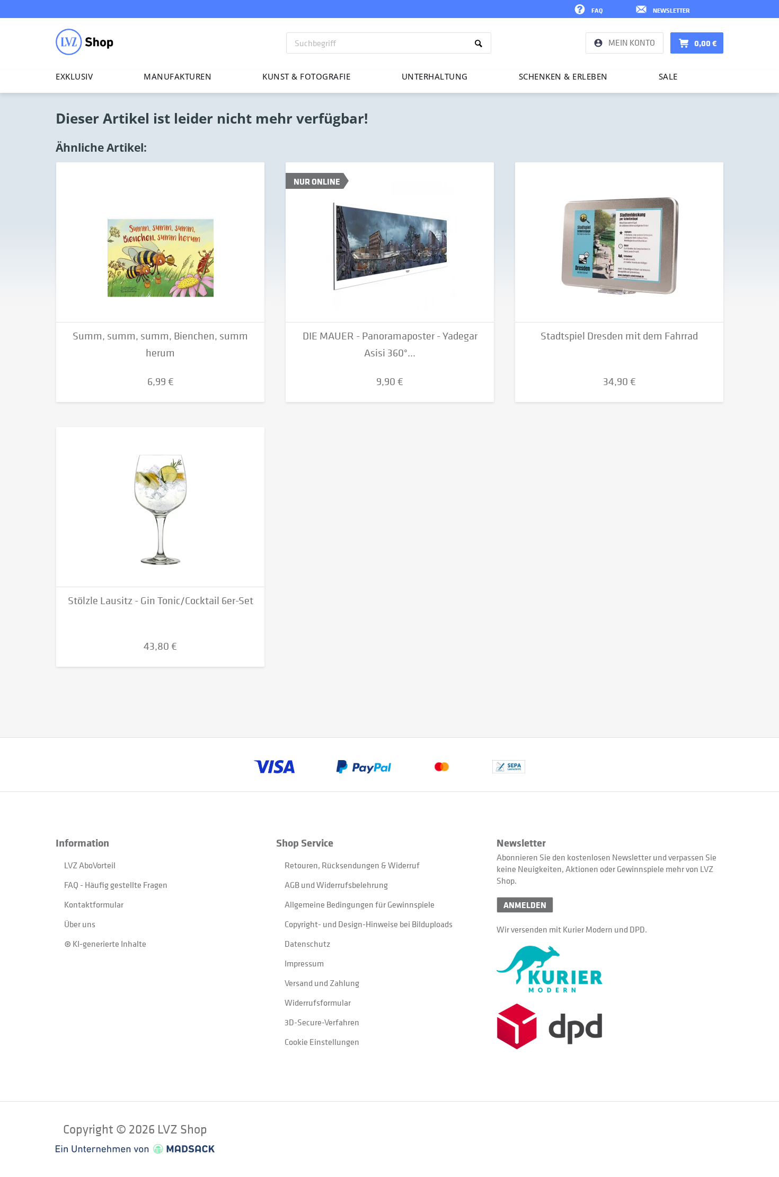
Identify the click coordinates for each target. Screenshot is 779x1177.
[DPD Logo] (607, 1026)
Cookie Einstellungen (322, 1042)
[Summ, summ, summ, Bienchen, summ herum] (160, 242)
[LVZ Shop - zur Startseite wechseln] (84, 42)
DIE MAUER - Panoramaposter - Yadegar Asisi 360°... (390, 344)
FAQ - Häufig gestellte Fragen (115, 885)
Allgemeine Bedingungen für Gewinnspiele (360, 904)
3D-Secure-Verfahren (322, 1022)
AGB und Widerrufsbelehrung (336, 885)
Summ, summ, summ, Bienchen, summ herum (160, 344)
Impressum (304, 963)
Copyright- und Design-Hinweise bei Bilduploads (369, 924)
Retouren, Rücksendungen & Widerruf (352, 865)
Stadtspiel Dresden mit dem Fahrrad (619, 336)
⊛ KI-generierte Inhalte (105, 943)
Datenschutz (307, 943)
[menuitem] (388, 43)
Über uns (79, 924)
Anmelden (524, 905)
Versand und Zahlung (322, 983)
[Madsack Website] (135, 1148)
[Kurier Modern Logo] (607, 969)
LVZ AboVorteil (90, 865)
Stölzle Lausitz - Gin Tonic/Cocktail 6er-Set (160, 600)
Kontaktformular (93, 904)
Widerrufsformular (318, 1002)
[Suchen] (480, 43)
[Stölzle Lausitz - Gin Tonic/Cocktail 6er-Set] (160, 507)
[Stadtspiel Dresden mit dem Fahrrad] (619, 242)
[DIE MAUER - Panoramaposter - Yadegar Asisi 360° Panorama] (390, 242)
